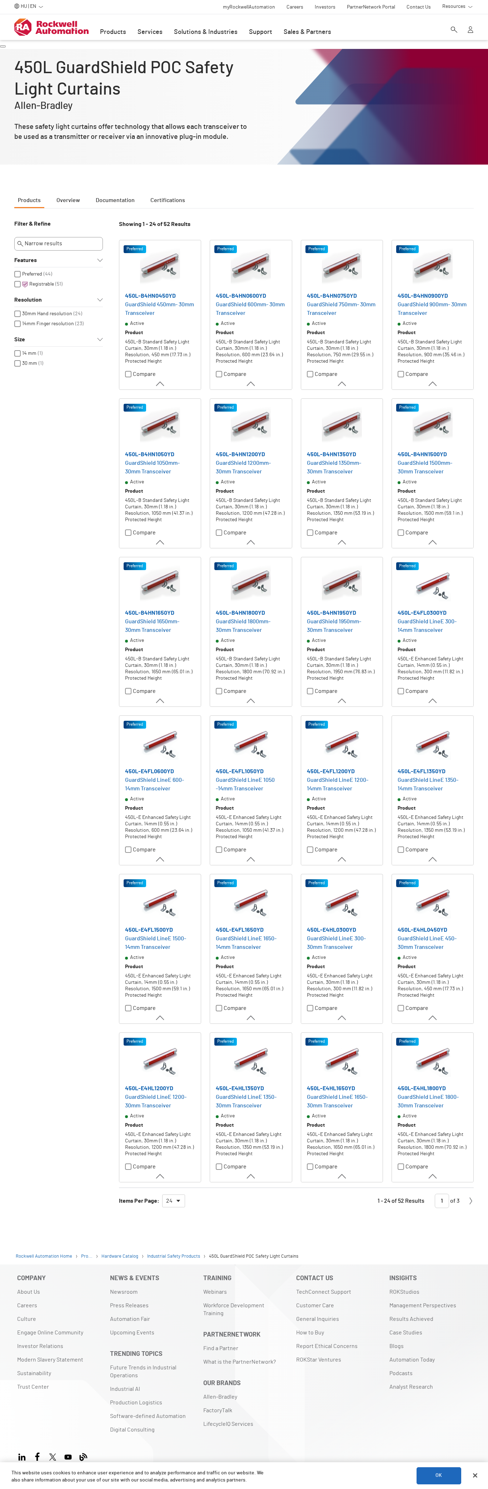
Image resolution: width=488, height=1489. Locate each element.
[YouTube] (68, 1456)
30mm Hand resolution (47, 313)
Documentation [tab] (115, 200)
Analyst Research (411, 1387)
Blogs (396, 1346)
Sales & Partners (307, 32)
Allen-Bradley (220, 1397)
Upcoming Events (132, 1332)
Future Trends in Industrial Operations (143, 1371)
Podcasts (401, 1373)
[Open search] (454, 30)
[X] (52, 1456)
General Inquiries (317, 1319)
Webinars (215, 1292)
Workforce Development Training (233, 1309)
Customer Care (315, 1305)
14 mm (29, 353)
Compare (144, 374)
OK (438, 1475)
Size (19, 339)
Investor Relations (40, 1346)
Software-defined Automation (148, 1416)
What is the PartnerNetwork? (239, 1362)
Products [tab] (29, 200)
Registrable (41, 284)
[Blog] (83, 1456)
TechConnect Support (323, 1292)
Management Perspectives (422, 1305)
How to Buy (310, 1332)
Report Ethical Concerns (327, 1346)
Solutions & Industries (206, 32)
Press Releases (129, 1305)
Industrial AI (125, 1389)
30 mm (29, 363)
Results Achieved (411, 1319)
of (454, 1201)
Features (25, 260)
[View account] (470, 30)
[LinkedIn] (23, 1456)
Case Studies (405, 1332)
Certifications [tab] (167, 200)
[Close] (475, 1475)
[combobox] (173, 1200)
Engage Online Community (50, 1332)
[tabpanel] (244, 717)
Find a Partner (220, 1348)
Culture (26, 1319)
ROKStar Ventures (318, 1360)
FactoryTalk (217, 1410)
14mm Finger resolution (48, 323)
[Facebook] (37, 1456)
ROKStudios (404, 1292)
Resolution (28, 300)
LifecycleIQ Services (228, 1424)
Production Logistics (136, 1402)
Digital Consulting (132, 1430)
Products (113, 32)
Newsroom (124, 1292)
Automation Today (412, 1360)
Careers (27, 1305)
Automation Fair (130, 1319)
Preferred (32, 274)
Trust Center (33, 1387)
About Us (28, 1292)
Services (150, 32)
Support (260, 32)
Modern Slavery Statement (50, 1360)
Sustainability (34, 1373)
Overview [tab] (68, 200)
